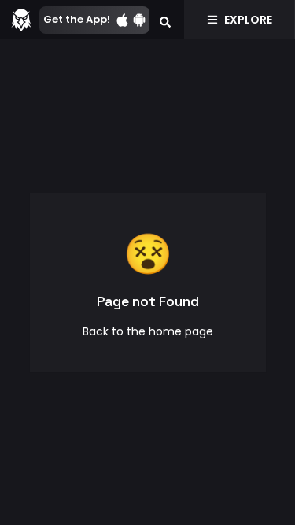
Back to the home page (148, 331)
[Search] (165, 19)
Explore (248, 20)
